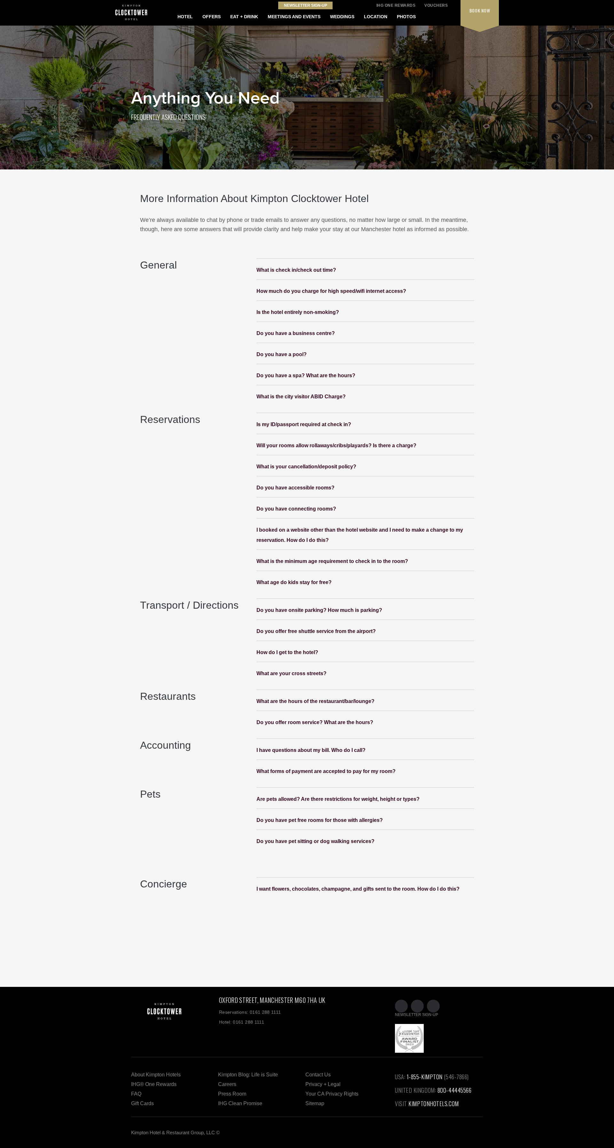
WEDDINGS (342, 16)
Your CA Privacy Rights (331, 1094)
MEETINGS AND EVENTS (294, 16)
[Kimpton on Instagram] (433, 1006)
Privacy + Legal (323, 1084)
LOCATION (375, 16)
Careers (227, 1084)
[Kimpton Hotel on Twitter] (401, 1006)
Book (479, 10)
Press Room (232, 1094)
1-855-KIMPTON (425, 1077)
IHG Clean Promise (240, 1103)
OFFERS (211, 16)
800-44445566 (454, 1090)
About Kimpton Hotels (156, 1074)
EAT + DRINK (244, 16)
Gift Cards (142, 1103)
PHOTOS (406, 16)
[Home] (175, 1022)
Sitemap (314, 1103)
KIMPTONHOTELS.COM (433, 1103)
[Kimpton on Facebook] (417, 1006)
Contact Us (318, 1074)
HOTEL (185, 16)
